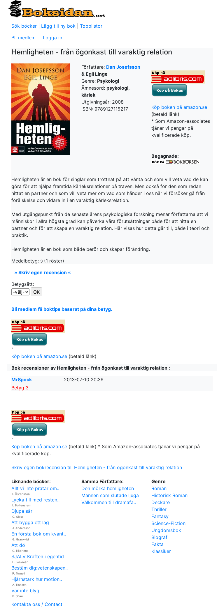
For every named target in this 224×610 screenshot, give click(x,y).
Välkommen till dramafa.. (108, 502)
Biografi (160, 537)
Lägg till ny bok (58, 26)
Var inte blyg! (26, 590)
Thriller (159, 509)
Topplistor (91, 26)
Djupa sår (21, 511)
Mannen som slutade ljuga (110, 495)
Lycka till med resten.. (35, 500)
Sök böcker (24, 26)
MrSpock (21, 379)
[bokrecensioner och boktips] (56, 8)
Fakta (157, 544)
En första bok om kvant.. (38, 534)
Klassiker (161, 551)
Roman (159, 488)
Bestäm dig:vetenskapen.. (39, 568)
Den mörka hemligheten (107, 488)
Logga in (52, 37)
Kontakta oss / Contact (36, 604)
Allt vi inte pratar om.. (35, 488)
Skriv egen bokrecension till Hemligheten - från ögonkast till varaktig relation (96, 467)
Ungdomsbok (166, 530)
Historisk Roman (169, 495)
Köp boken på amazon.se (179, 107)
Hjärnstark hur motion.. (36, 579)
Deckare (160, 502)
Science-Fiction (168, 523)
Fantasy (160, 516)
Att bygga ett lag (30, 522)
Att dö (18, 545)
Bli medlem (23, 37)
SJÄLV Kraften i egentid (37, 556)
